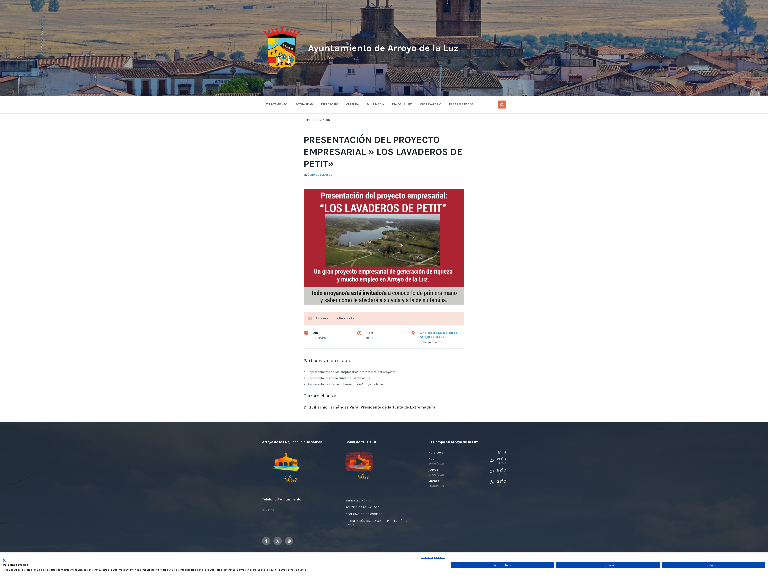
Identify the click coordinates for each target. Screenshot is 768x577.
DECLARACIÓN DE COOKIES (363, 514)
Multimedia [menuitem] (375, 104)
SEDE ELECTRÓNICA (358, 500)
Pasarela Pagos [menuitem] (461, 104)
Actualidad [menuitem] (304, 104)
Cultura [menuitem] (352, 104)
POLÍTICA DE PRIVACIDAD (362, 507)
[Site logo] (282, 69)
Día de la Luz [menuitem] (402, 104)
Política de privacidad (433, 557)
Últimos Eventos (319, 174)
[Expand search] (502, 105)
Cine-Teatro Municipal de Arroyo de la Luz (439, 335)
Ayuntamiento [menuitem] (276, 104)
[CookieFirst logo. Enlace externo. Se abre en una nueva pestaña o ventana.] (4, 560)
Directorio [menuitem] (329, 104)
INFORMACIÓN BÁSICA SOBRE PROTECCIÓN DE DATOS (377, 522)
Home (307, 120)
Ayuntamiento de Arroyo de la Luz (383, 48)
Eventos (324, 120)
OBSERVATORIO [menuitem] (430, 104)
